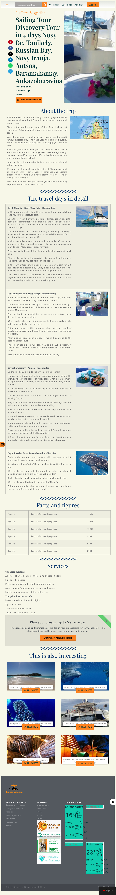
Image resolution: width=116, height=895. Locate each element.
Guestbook (67, 4)
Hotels (56, 4)
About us (79, 4)
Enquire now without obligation (58, 637)
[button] (10, 42)
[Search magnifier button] (44, 4)
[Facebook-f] (98, 887)
